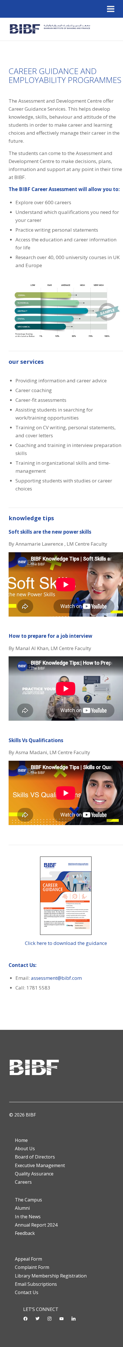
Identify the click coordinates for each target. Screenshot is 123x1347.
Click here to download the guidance (66, 943)
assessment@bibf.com (56, 978)
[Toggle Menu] (110, 9)
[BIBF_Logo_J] (51, 29)
